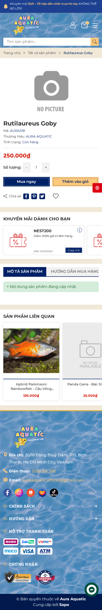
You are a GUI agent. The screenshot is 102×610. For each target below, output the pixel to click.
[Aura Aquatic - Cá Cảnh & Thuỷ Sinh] (29, 436)
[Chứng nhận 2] (45, 577)
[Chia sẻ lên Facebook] (26, 196)
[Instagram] (19, 493)
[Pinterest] (34, 196)
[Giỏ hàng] (85, 25)
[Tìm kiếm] (95, 42)
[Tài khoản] (73, 25)
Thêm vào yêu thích (56, 196)
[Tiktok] (54, 493)
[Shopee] (31, 493)
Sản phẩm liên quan (29, 316)
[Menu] (95, 25)
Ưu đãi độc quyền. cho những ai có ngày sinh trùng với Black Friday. (52, 6)
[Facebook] (7, 493)
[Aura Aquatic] (26, 25)
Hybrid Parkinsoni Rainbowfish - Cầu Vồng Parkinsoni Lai (31, 389)
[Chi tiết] (79, 230)
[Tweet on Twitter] (42, 196)
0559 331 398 (44, 471)
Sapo (64, 604)
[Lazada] (42, 493)
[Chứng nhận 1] (17, 577)
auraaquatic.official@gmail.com (53, 480)
